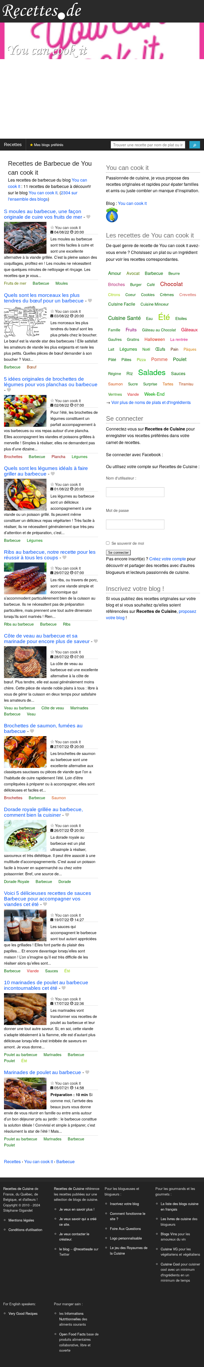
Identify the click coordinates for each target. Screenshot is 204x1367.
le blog (64, 1248)
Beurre (174, 273)
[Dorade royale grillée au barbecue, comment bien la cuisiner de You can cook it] (25, 835)
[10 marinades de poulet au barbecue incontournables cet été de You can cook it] (25, 1008)
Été (67, 970)
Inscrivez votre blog (124, 1203)
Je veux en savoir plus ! (77, 1209)
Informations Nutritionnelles (71, 1316)
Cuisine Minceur (155, 304)
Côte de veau (52, 707)
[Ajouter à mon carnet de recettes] (88, 217)
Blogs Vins (169, 1233)
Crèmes (167, 294)
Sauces (51, 970)
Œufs (160, 349)
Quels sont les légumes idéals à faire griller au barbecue (46, 471)
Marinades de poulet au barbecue (42, 1072)
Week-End (154, 393)
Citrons (114, 294)
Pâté (112, 359)
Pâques (190, 349)
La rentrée (179, 339)
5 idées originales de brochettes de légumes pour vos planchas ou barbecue (50, 381)
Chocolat (171, 284)
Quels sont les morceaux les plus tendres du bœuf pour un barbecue (44, 298)
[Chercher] (194, 144)
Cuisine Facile (121, 304)
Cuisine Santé (124, 318)
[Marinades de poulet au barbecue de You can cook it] (25, 1093)
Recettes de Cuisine (18, 1188)
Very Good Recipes (22, 1313)
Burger (136, 284)
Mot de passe (117, 510)
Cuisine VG (169, 1248)
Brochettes (13, 456)
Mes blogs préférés (48, 144)
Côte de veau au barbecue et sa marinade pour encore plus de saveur (47, 638)
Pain (174, 349)
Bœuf (31, 367)
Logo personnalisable (126, 1238)
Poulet (9, 1060)
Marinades (79, 707)
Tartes (168, 383)
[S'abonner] (52, 227)
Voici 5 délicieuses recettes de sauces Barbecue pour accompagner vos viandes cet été (47, 898)
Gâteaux (189, 329)
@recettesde (83, 1248)
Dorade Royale (16, 881)
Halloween (154, 339)
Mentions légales (21, 1220)
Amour (114, 273)
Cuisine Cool (170, 1264)
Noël (146, 349)
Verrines (115, 394)
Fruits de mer (15, 283)
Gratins (133, 339)
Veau (31, 714)
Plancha (58, 456)
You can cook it (43, 193)
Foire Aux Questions (125, 1228)
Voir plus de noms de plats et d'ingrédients (151, 402)
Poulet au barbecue (20, 1054)
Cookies (148, 294)
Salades (152, 371)
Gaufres (115, 339)
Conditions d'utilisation (25, 1229)
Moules (62, 283)
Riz (129, 373)
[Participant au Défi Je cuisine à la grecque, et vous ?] (112, 214)
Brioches (116, 284)
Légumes (79, 456)
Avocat (132, 273)
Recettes (13, 144)
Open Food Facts (72, 1334)
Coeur (130, 294)
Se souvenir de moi (128, 543)
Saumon (59, 797)
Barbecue (41, 283)
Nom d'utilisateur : (121, 478)
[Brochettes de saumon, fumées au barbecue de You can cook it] (25, 752)
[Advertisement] (102, 99)
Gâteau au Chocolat (159, 329)
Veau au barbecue (19, 707)
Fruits (131, 329)
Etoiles (181, 318)
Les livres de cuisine (176, 1218)
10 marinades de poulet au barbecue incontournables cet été (46, 985)
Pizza (141, 359)
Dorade (64, 881)
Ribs (66, 624)
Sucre (133, 383)
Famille (114, 329)
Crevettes (187, 294)
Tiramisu (186, 383)
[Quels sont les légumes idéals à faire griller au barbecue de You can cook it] (25, 494)
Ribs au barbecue (19, 624)
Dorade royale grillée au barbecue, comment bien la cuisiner (43, 812)
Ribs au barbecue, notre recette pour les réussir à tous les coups (50, 554)
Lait (111, 349)
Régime (114, 373)
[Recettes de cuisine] (42, 11)
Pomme (159, 358)
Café (151, 284)
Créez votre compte (167, 559)
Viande (33, 970)
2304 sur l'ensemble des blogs (42, 196)
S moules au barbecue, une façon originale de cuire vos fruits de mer (43, 214)
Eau (149, 318)
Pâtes (126, 359)
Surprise (150, 383)
